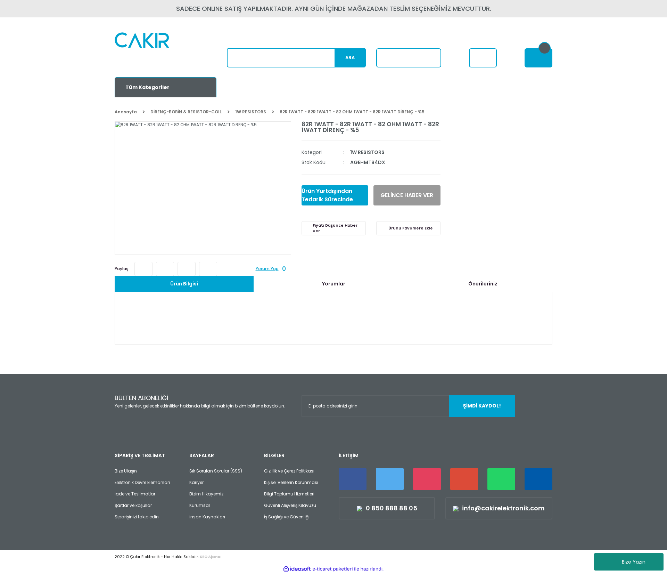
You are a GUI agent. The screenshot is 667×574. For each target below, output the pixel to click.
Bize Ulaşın (126, 471)
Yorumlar (333, 283)
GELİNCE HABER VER (406, 195)
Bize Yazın (633, 561)
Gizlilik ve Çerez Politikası (289, 471)
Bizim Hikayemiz (206, 494)
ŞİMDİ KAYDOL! (482, 405)
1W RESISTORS (367, 152)
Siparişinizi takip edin (137, 517)
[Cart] (538, 57)
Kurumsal (199, 505)
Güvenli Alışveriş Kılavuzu (290, 505)
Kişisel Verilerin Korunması (291, 482)
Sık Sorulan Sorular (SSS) (215, 471)
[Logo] (159, 50)
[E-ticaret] (332, 569)
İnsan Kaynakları (207, 517)
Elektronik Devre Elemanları (142, 482)
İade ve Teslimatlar (135, 494)
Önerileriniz (482, 283)
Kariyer (196, 482)
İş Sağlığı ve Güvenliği (287, 517)
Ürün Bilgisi (184, 283)
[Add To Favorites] (408, 228)
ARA (350, 57)
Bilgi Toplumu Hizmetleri (289, 494)
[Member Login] (483, 57)
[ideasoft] (297, 569)
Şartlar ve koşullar (133, 505)
